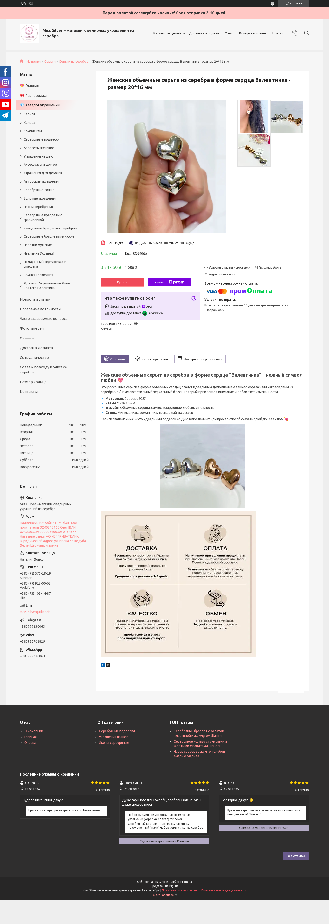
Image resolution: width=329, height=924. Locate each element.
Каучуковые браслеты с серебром (50, 228)
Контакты (29, 391)
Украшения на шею (38, 156)
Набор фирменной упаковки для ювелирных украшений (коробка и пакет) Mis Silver (159, 816)
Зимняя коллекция (38, 275)
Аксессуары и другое (40, 164)
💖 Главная (29, 85)
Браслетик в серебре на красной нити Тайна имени (64, 810)
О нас (229, 33)
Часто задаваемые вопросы (44, 319)
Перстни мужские (38, 245)
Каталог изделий (167, 33)
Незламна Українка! (39, 253)
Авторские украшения (41, 181)
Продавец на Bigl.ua (164, 886)
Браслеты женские (39, 148)
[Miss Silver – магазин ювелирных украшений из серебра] (29, 33)
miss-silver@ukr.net (35, 612)
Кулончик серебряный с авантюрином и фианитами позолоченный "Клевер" (263, 812)
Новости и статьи (35, 299)
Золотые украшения (40, 198)
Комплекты (33, 131)
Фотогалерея (32, 328)
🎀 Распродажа (33, 95)
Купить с (161, 282)
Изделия (34, 61)
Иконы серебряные (39, 207)
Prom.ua (186, 881)
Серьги (50, 61)
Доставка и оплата (204, 33)
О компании (33, 731)
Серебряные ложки (39, 190)
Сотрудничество (34, 357)
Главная (30, 737)
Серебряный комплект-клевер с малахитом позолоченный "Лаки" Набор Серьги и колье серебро (165, 825)
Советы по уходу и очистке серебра (43, 369)
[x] (108, 666)
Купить (122, 282)
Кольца (29, 122)
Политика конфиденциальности (224, 890)
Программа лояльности (40, 309)
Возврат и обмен (252, 33)
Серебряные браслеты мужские (49, 236)
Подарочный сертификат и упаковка (45, 264)
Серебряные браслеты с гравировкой (43, 217)
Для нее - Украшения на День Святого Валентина (47, 285)
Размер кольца (33, 382)
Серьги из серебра (73, 61)
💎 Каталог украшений (40, 105)
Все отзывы (296, 856)
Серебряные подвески (41, 139)
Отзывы (27, 338)
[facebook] (103, 666)
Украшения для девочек (43, 173)
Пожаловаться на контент (180, 890)
